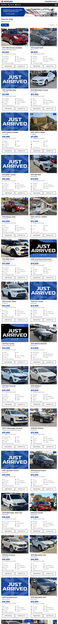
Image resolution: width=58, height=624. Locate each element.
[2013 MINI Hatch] (14, 248)
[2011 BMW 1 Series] (14, 164)
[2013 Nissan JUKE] (14, 206)
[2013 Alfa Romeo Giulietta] (14, 37)
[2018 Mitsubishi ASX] (43, 587)
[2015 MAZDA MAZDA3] (43, 333)
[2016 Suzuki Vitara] (14, 291)
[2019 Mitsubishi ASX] (43, 544)
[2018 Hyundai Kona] (14, 587)
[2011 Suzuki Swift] (43, 37)
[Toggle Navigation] (56, 5)
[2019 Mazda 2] (43, 375)
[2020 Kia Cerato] (43, 291)
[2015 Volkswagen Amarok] (14, 417)
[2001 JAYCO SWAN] (43, 122)
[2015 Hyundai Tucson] (14, 460)
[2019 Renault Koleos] (43, 460)
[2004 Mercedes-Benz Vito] (14, 502)
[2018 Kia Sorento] (43, 417)
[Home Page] (7, 1)
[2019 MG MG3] (43, 164)
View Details (8, 66)
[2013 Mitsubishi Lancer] (43, 79)
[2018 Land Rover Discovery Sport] (43, 248)
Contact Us (21, 66)
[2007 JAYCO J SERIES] (43, 206)
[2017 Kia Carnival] (14, 375)
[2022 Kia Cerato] (43, 502)
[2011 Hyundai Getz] (14, 79)
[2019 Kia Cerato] (14, 333)
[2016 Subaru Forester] (14, 122)
